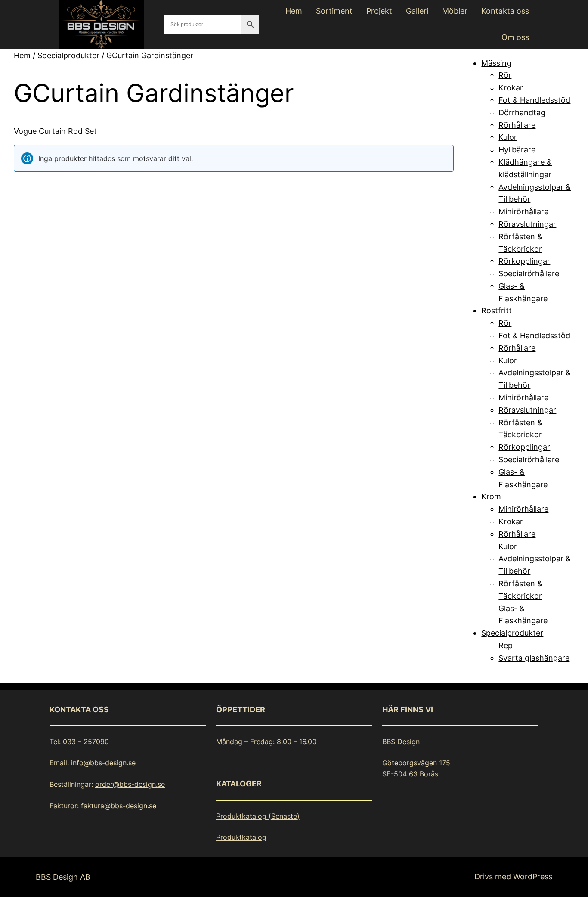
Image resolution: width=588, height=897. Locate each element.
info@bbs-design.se (103, 762)
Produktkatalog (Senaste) (258, 816)
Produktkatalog (241, 837)
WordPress (532, 876)
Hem (22, 55)
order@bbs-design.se (130, 784)
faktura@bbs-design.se (118, 805)
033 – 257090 (86, 741)
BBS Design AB (63, 877)
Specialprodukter (68, 55)
